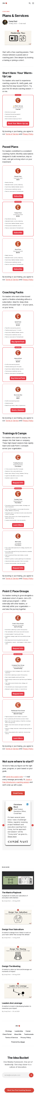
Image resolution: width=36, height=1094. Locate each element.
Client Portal (7, 1034)
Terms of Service (12, 134)
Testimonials (29, 1034)
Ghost (22, 1042)
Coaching (6, 11)
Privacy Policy (28, 134)
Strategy (8, 1031)
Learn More (18, 525)
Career (28, 1031)
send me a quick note (14, 777)
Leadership (19, 1031)
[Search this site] (29, 3)
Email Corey (18, 793)
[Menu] (33, 3)
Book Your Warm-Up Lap (18, 123)
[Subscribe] (31, 1075)
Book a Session (18, 410)
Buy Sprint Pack (18, 342)
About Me (17, 1034)
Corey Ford (13, 21)
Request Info (18, 483)
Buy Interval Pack (18, 378)
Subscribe (18, 196)
